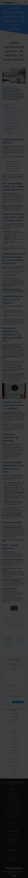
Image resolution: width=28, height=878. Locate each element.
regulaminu (16, 456)
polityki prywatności (12, 458)
